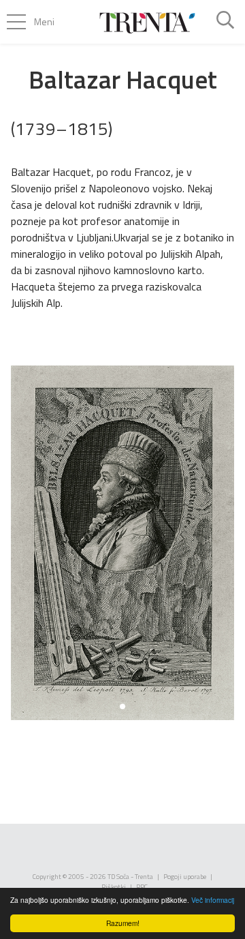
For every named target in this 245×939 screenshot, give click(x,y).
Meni (44, 21)
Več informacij (212, 900)
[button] (122, 706)
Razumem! (123, 923)
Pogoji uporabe (184, 876)
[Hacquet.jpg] (122, 543)
